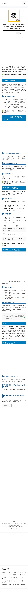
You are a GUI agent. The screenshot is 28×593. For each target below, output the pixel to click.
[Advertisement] (14, 51)
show (9, 405)
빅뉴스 (4, 3)
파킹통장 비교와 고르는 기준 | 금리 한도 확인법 (14, 572)
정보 (14, 521)
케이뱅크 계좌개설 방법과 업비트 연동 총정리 (13, 575)
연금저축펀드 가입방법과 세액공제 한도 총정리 (13, 584)
